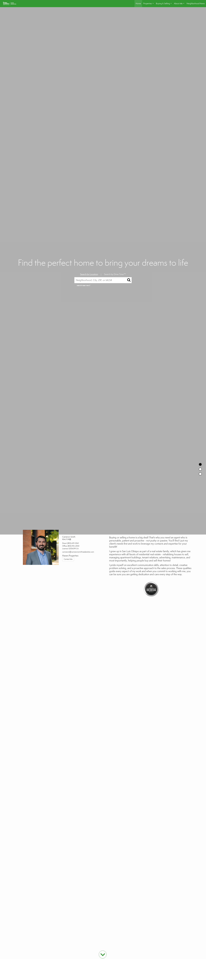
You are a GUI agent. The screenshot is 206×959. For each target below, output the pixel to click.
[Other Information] (200, 473)
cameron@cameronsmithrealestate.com (78, 552)
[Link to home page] (11, 3)
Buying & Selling (164, 4)
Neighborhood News (196, 3)
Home (138, 3)
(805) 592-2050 (73, 546)
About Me (179, 4)
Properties (148, 4)
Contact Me (68, 559)
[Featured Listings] (200, 469)
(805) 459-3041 (73, 543)
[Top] (200, 464)
